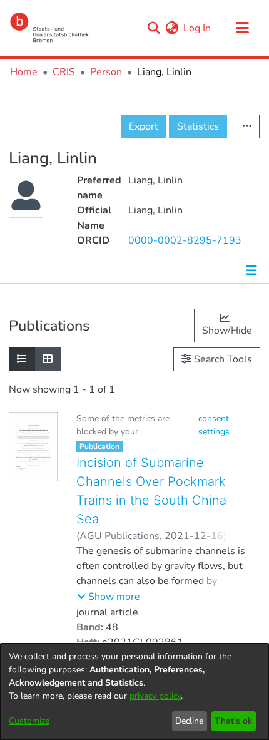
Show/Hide (227, 330)
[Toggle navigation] (242, 28)
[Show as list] (22, 359)
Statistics (198, 126)
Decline (189, 721)
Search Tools (221, 359)
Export (143, 126)
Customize (29, 721)
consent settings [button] (214, 425)
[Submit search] (153, 28)
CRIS (64, 72)
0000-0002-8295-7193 (184, 240)
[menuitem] (172, 28)
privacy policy (155, 696)
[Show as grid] (47, 359)
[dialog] (134, 692)
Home (24, 72)
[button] (108, 596)
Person (106, 72)
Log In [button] (197, 28)
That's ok (233, 721)
